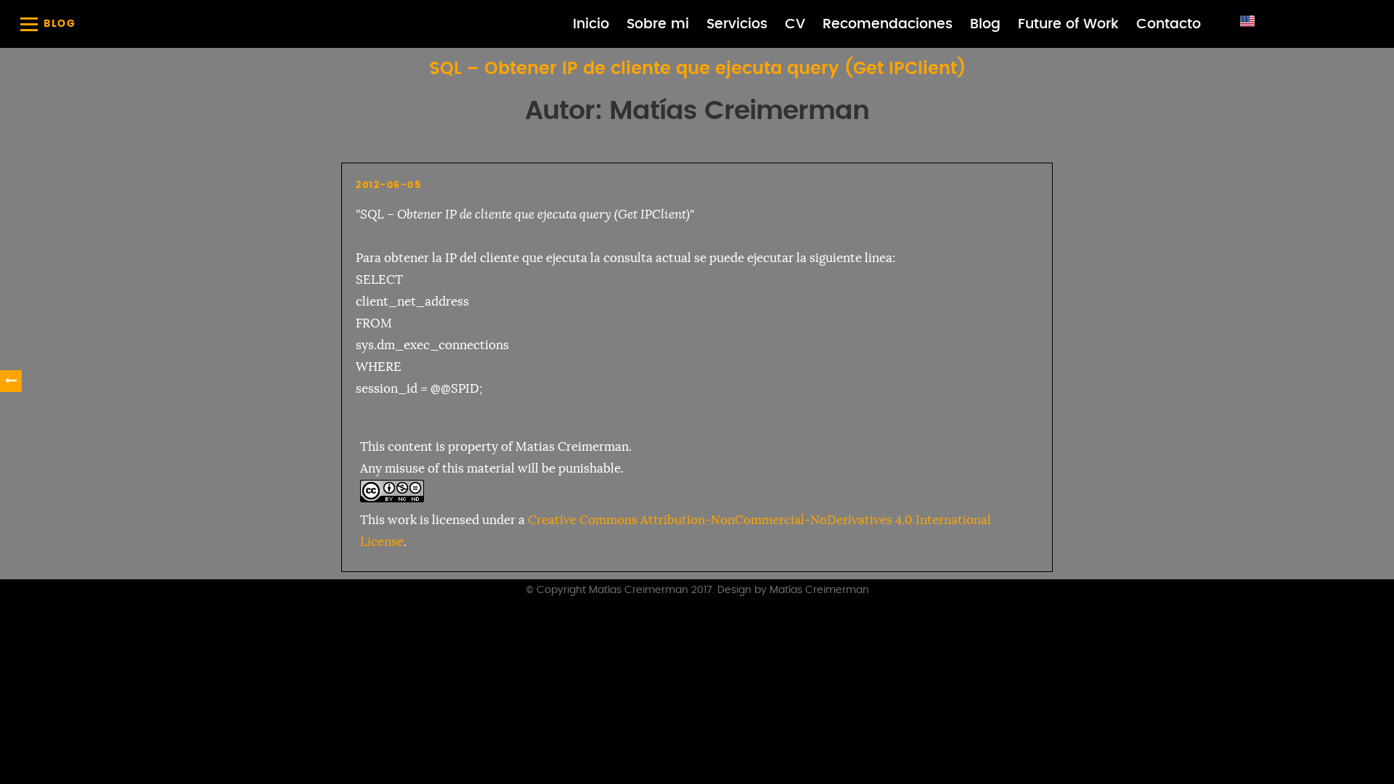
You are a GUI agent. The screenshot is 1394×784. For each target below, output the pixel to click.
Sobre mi (658, 24)
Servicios (736, 24)
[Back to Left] (11, 381)
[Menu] (29, 23)
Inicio (591, 24)
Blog (985, 24)
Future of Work (1068, 24)
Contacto (1168, 24)
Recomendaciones (888, 24)
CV (795, 24)
